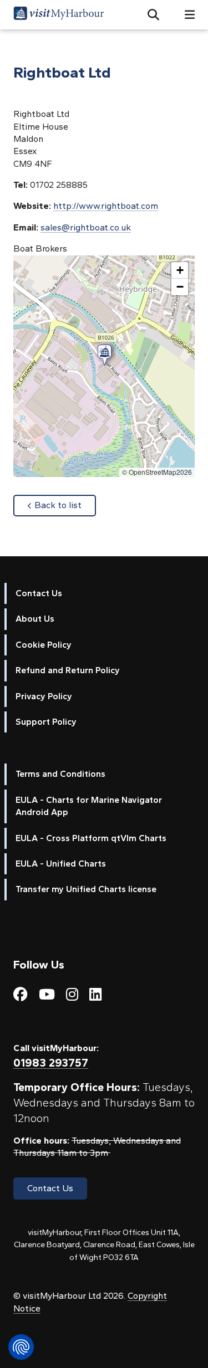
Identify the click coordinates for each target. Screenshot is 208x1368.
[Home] (58, 14)
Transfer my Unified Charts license (86, 889)
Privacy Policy (44, 696)
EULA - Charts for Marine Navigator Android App (89, 806)
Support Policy (46, 721)
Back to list (65, 504)
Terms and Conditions (60, 773)
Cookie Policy (44, 644)
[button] (149, 15)
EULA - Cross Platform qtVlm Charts (91, 838)
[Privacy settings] (21, 1347)
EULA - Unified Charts (61, 863)
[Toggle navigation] (185, 14)
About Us (35, 618)
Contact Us (39, 593)
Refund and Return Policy (68, 670)
